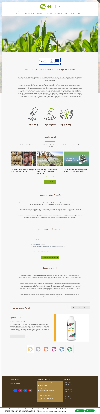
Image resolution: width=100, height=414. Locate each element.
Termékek (68, 387)
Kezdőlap (68, 382)
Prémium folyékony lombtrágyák (47, 390)
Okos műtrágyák (43, 385)
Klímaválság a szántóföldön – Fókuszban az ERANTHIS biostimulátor (47, 171)
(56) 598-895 (17, 383)
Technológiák (69, 391)
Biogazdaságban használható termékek (49, 388)
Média (67, 394)
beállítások (42, 411)
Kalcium (41, 400)
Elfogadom (79, 410)
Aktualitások (69, 389)
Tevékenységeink (70, 384)
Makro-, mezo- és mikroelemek (47, 398)
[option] (23, 163)
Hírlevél (68, 396)
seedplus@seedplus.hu (18, 385)
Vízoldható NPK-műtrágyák (46, 393)
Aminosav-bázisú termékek (46, 395)
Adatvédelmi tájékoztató (71, 401)
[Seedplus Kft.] (50, 6)
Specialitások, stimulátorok (46, 382)
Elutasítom (89, 410)
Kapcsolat (68, 398)
